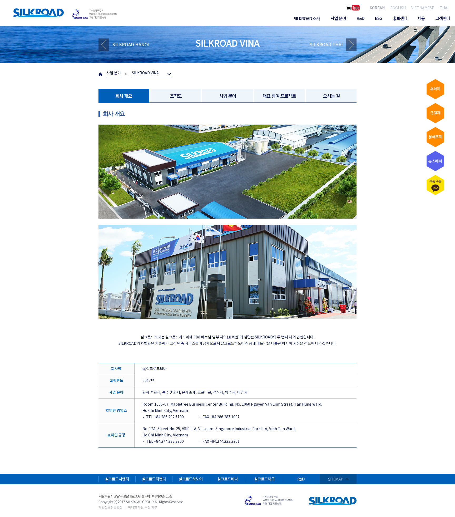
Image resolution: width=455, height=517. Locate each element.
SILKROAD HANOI (130, 45)
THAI (444, 8)
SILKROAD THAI (326, 45)
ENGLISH (398, 8)
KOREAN (377, 8)
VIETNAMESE (422, 8)
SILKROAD (38, 12)
